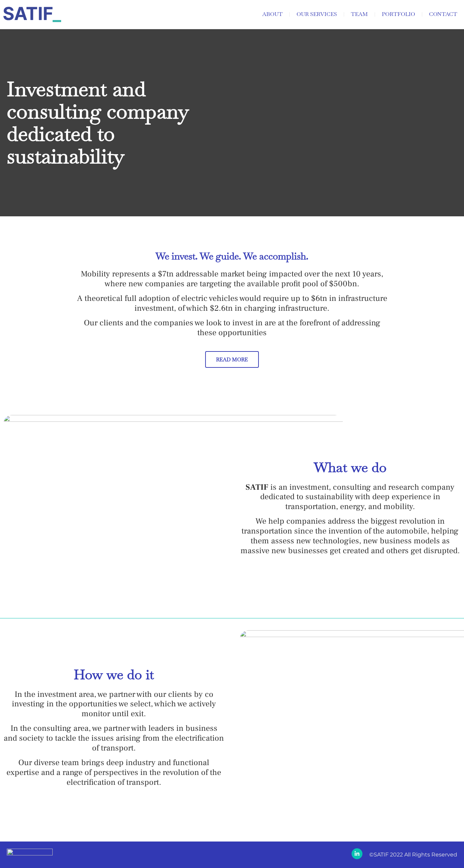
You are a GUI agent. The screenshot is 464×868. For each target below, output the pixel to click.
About (272, 14)
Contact (443, 14)
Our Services (317, 14)
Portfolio (398, 14)
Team (359, 14)
